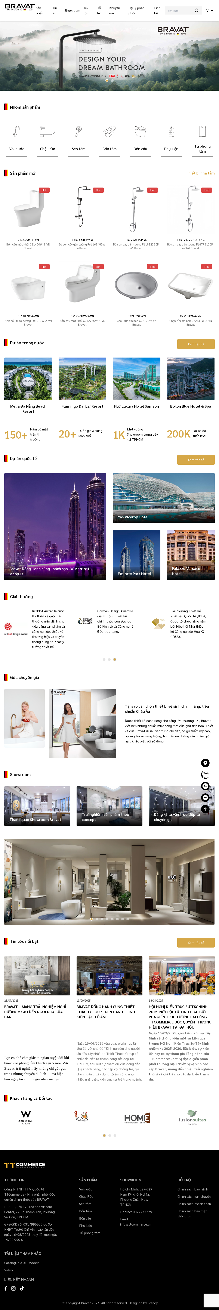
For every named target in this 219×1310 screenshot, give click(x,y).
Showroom (72, 10)
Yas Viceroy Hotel (133, 516)
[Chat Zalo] (205, 774)
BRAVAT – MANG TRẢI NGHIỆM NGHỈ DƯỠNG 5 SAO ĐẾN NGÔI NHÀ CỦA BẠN (35, 1011)
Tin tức (86, 10)
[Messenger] (205, 797)
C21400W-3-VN (28, 239)
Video (8, 1270)
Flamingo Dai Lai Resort (82, 406)
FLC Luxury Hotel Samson (136, 406)
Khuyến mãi (114, 10)
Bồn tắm (109, 148)
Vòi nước (16, 148)
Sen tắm (78, 148)
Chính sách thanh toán (194, 1203)
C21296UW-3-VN (82, 316)
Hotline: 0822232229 (136, 1211)
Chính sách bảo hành (193, 1189)
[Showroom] (205, 763)
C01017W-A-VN (28, 316)
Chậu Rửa (86, 1196)
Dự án (55, 10)
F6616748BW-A (82, 239)
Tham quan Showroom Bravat (35, 819)
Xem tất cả (196, 344)
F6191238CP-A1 (137, 239)
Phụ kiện (171, 148)
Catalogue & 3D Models (21, 1262)
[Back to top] (205, 809)
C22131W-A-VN (190, 316)
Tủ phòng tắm (202, 148)
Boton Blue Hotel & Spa (190, 406)
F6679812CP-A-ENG (190, 239)
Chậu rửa (47, 148)
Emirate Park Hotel (134, 573)
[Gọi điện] (205, 786)
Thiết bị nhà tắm (200, 172)
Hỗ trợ (99, 10)
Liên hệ (157, 10)
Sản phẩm (40, 10)
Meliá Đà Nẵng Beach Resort (28, 409)
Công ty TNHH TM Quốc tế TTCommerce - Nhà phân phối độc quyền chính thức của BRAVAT (29, 1194)
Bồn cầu (140, 148)
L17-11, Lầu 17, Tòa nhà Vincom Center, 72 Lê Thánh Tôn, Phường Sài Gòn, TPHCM (29, 1211)
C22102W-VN (136, 316)
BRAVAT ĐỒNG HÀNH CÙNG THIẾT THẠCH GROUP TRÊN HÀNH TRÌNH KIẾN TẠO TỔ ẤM (106, 1011)
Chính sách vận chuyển (194, 1196)
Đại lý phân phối (136, 10)
